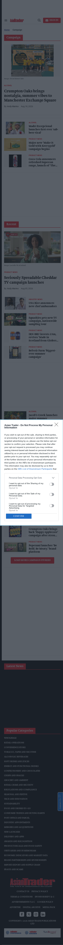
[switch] (51, 484)
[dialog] (31, 472)
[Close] (57, 425)
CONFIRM (18, 516)
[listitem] (31, 477)
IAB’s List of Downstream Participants (35, 469)
